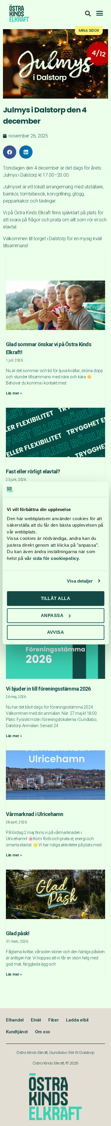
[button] (99, 13)
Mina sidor (89, 30)
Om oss (42, 1031)
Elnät (36, 1020)
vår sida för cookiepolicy (52, 558)
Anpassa (52, 615)
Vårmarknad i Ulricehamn (34, 814)
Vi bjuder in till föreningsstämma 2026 (48, 689)
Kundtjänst (17, 1031)
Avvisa (55, 632)
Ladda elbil (77, 1020)
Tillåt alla (55, 598)
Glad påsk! (18, 933)
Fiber (53, 1020)
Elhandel (15, 1020)
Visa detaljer (80, 580)
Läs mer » (14, 393)
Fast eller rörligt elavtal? (33, 471)
